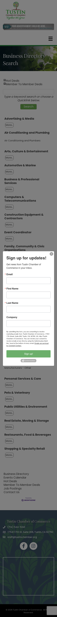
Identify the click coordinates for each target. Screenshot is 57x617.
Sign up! (28, 353)
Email (9, 274)
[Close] (51, 254)
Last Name (12, 303)
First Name (12, 288)
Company (11, 317)
